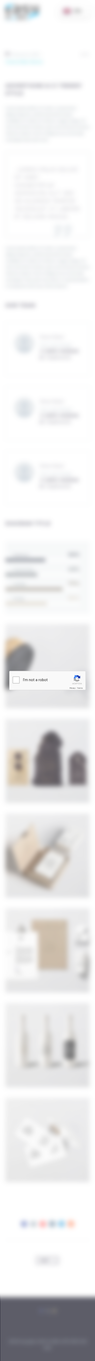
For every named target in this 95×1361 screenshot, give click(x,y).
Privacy (72, 688)
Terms (80, 688)
